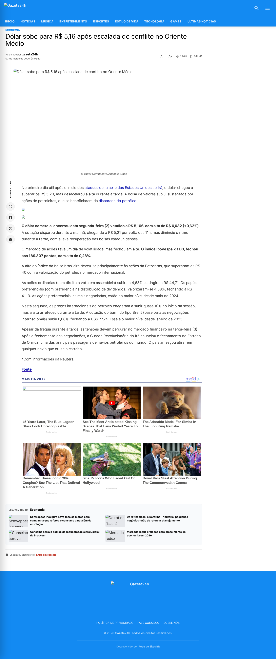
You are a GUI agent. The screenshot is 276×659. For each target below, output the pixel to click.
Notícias (28, 21)
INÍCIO (10, 21)
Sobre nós (171, 622)
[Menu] (267, 8)
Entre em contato (46, 554)
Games (175, 21)
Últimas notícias (202, 21)
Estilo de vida (126, 21)
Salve (198, 56)
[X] (10, 228)
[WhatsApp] (10, 206)
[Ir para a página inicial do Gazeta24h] (29, 8)
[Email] (10, 239)
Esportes (101, 21)
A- (161, 56)
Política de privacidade (114, 622)
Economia (12, 30)
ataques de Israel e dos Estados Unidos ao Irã (123, 187)
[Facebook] (10, 217)
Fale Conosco (148, 622)
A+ (170, 56)
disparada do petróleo (117, 201)
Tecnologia (154, 21)
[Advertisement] (243, 87)
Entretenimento (73, 21)
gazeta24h (30, 54)
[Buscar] (256, 8)
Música (47, 21)
